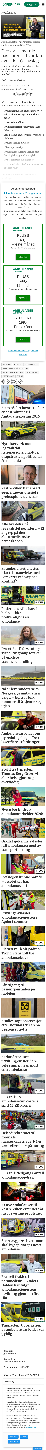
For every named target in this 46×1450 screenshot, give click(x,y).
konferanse (32, 372)
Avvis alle (13, 1437)
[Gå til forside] (11, 4)
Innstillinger (37, 1448)
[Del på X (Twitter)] (19, 94)
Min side (23, 354)
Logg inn (31, 4)
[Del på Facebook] (15, 94)
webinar (7, 365)
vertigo (18, 365)
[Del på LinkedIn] (23, 94)
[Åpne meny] (43, 4)
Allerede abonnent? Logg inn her (23, 193)
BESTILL (23, 257)
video (20, 376)
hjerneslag (8, 376)
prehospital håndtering (15, 368)
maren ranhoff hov (13, 372)
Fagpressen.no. (30, 1427)
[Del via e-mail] (26, 94)
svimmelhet (31, 365)
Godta (24, 1437)
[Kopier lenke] (30, 94)
